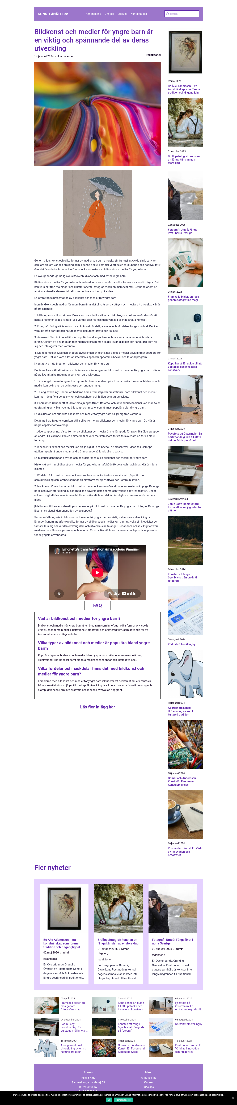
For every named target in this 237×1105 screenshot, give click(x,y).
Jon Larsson (65, 56)
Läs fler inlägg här (97, 706)
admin (66, 952)
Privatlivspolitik (123, 1100)
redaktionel (153, 55)
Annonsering (93, 13)
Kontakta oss (139, 13)
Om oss (109, 13)
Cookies (122, 13)
